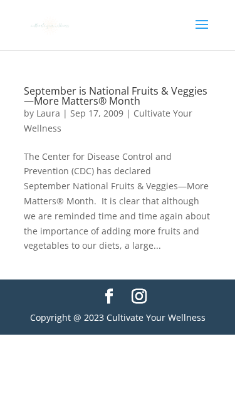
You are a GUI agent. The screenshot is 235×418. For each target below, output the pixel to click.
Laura (48, 113)
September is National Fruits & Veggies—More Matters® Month (115, 96)
